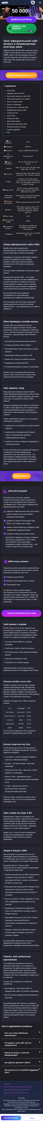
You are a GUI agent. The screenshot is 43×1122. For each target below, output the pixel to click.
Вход (32, 1118)
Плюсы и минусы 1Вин (14, 102)
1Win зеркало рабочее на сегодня (18, 99)
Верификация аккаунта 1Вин (16, 110)
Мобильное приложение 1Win (17, 124)
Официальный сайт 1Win (15, 93)
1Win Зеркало (21, 476)
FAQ (8, 132)
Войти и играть (21, 19)
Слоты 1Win (11, 115)
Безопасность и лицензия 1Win (17, 107)
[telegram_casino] (32, 2)
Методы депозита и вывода (16, 127)
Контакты (7, 1084)
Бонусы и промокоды (14, 104)
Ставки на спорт (12, 113)
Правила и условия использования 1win (17, 1089)
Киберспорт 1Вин (13, 118)
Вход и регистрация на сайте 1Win (18, 96)
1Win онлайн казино (13, 121)
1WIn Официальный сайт (21, 75)
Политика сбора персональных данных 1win (18, 1087)
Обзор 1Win (11, 90)
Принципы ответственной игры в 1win (16, 1092)
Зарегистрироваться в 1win (21, 613)
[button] (39, 1113)
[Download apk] (21, 28)
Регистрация (11, 1118)
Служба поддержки (13, 129)
